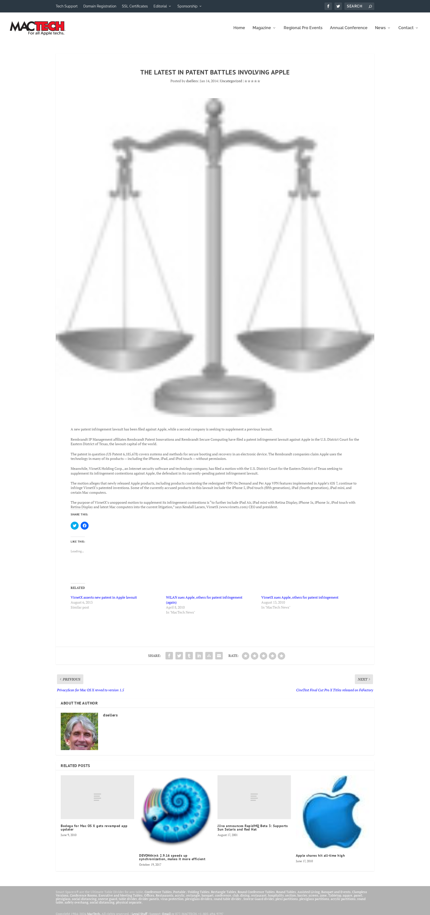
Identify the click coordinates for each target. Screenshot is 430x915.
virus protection (172, 899)
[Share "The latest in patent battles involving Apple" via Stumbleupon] (209, 656)
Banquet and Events (336, 892)
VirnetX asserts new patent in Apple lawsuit (104, 597)
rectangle (193, 895)
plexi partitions (286, 899)
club (236, 895)
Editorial (160, 6)
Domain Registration (99, 6)
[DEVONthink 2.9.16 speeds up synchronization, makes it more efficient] (176, 812)
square (347, 895)
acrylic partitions (343, 899)
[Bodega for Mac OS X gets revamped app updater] (97, 797)
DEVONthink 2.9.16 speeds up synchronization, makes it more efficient (172, 857)
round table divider (228, 899)
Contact (406, 28)
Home (239, 28)
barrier (302, 895)
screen (313, 895)
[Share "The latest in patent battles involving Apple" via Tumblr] (189, 656)
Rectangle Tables (223, 892)
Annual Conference (349, 28)
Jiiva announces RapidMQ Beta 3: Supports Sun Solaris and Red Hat (252, 828)
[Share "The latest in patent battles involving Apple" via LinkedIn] (199, 656)
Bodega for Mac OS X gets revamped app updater (94, 828)
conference (223, 895)
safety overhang (76, 902)
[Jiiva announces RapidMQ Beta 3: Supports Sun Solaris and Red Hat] (254, 797)
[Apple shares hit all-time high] (332, 812)
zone (323, 895)
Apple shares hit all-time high (320, 855)
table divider (128, 899)
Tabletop (334, 895)
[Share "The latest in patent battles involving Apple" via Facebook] (169, 656)
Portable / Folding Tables (191, 892)
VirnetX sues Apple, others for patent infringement (299, 597)
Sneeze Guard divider (258, 899)
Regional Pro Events (303, 28)
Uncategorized (231, 80)
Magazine (262, 28)
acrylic (180, 895)
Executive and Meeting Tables (121, 895)
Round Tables (286, 892)
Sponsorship (187, 6)
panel (358, 895)
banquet (208, 895)
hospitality (276, 895)
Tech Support (67, 6)
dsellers (192, 80)
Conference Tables (158, 892)
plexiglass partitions (314, 899)
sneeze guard (107, 899)
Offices (149, 895)
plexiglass (63, 899)
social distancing (84, 899)
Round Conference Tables (256, 892)
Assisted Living (308, 892)
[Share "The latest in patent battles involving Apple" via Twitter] (179, 656)
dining (245, 895)
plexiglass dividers (198, 899)
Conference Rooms (83, 895)
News (380, 28)
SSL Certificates (135, 6)
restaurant (259, 895)
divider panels (148, 899)
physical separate (129, 902)
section (290, 895)
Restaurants (164, 895)
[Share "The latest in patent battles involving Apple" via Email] (219, 656)
